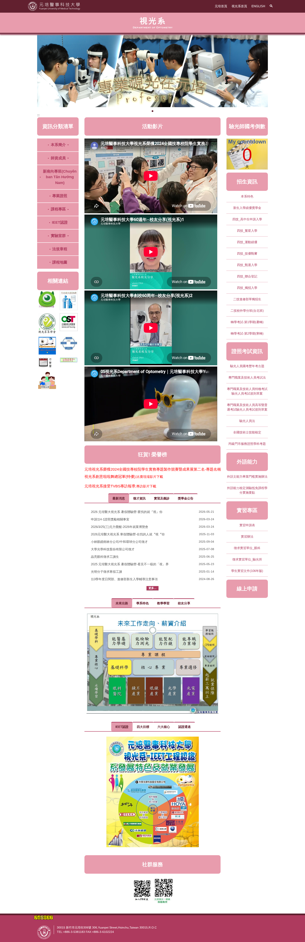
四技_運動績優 (247, 242)
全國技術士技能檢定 (247, 432)
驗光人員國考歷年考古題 (247, 366)
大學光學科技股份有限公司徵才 (112, 549)
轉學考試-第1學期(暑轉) (247, 322)
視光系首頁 (239, 6)
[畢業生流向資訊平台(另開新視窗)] (69, 360)
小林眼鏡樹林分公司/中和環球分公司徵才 (119, 541)
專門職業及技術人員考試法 (247, 377)
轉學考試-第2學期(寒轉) (247, 333)
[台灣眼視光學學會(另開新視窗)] (69, 322)
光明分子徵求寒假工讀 (106, 571)
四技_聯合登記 (247, 276)
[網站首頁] (54, 6)
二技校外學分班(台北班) (247, 310)
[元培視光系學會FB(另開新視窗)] (47, 323)
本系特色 (247, 196)
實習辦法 (247, 536)
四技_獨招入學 (247, 287)
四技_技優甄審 (247, 253)
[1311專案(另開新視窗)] (69, 343)
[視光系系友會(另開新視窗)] (47, 345)
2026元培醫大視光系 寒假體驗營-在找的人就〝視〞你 (128, 534)
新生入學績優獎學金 (247, 208)
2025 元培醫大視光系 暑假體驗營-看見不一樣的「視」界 (130, 564)
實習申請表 (247, 525)
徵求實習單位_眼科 (247, 548)
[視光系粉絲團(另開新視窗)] (47, 299)
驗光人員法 (247, 421)
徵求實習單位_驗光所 (247, 559)
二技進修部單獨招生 (247, 299)
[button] (271, 6)
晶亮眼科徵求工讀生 (105, 556)
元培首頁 (221, 6)
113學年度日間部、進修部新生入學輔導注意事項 (124, 579)
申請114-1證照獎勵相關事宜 (110, 519)
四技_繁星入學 (247, 230)
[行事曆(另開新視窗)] (47, 363)
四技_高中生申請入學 (247, 219)
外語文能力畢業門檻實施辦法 (247, 476)
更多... (152, 588)
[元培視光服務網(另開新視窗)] (69, 300)
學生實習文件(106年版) (247, 571)
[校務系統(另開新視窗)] (47, 380)
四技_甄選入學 (247, 265)
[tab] (149, 111)
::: (38, 115)
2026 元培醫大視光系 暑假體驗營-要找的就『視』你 (126, 512)
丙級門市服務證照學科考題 (247, 443)
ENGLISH (258, 6)
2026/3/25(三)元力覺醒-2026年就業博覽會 (119, 527)
